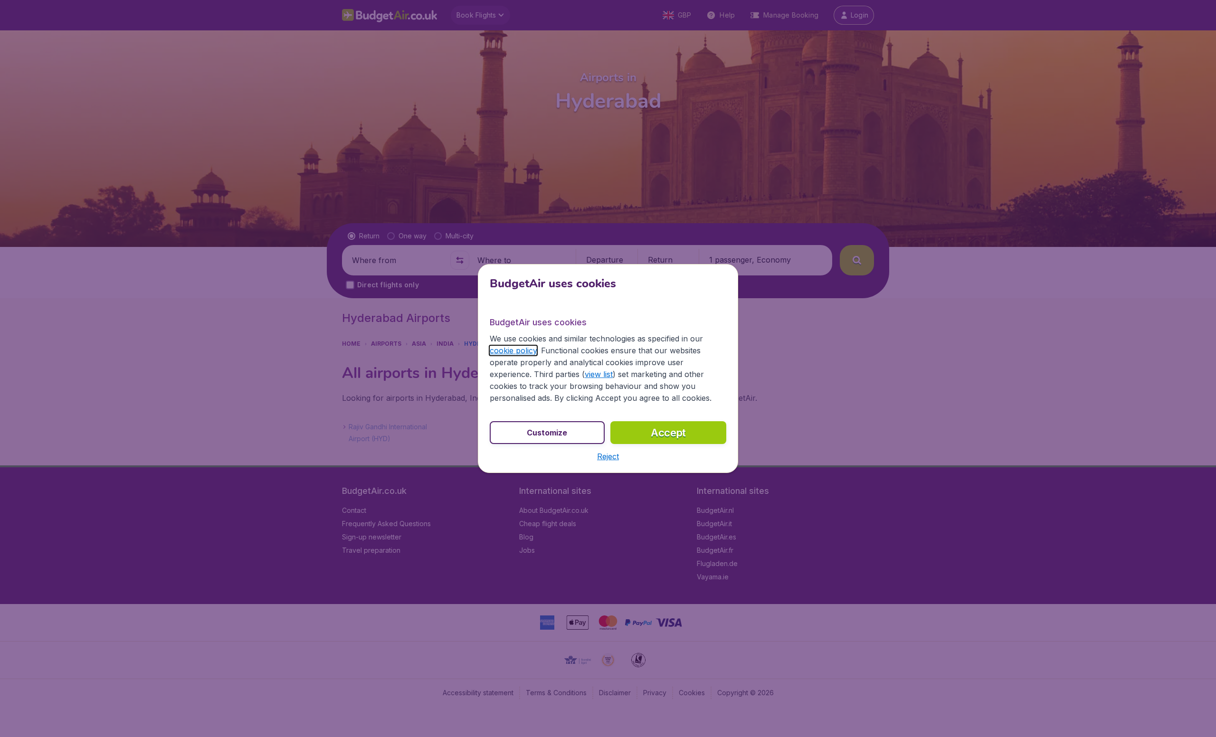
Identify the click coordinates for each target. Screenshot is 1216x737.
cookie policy (513, 350)
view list (599, 374)
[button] (608, 456)
